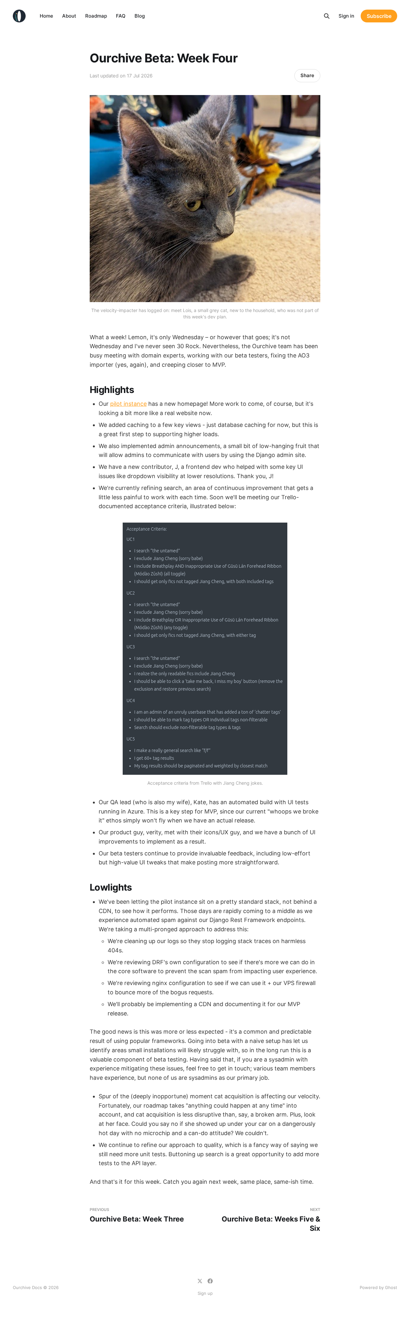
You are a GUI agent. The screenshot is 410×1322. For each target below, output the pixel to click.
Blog (140, 16)
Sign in (346, 16)
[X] (199, 1281)
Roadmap (96, 16)
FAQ (121, 16)
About (69, 16)
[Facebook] (210, 1281)
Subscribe (379, 16)
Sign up (205, 1293)
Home (46, 16)
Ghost (391, 1287)
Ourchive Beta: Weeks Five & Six (271, 1219)
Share (307, 75)
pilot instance (128, 403)
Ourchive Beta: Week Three (137, 1215)
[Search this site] (327, 16)
